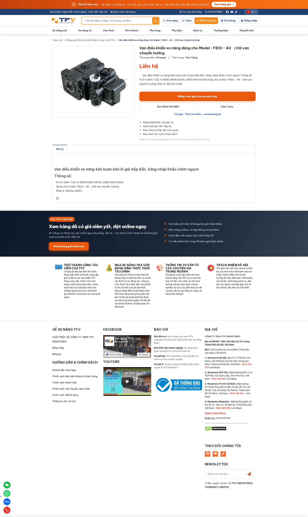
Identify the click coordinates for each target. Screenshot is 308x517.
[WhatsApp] (7, 493)
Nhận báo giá (208, 20)
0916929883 (215, 11)
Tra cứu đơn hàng (192, 11)
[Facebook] (227, 12)
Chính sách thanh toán (64, 382)
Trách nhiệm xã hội (232, 265)
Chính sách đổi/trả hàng (65, 395)
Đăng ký (56, 354)
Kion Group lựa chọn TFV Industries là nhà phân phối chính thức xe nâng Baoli (178, 339)
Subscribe (249, 474)
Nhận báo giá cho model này (197, 96)
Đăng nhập (250, 20)
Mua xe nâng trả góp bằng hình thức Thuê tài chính (132, 268)
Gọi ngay (172, 20)
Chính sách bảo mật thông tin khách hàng (74, 376)
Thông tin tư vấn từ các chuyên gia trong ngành (182, 268)
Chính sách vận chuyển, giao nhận (71, 388)
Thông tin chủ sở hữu (64, 401)
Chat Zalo (227, 106)
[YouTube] (231, 12)
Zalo (189, 20)
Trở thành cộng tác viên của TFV (81, 267)
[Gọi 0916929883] (7, 510)
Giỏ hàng (229, 20)
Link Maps (214, 367)
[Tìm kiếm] (155, 20)
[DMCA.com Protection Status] (215, 428)
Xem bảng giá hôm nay (68, 246)
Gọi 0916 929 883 (168, 106)
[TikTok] (236, 12)
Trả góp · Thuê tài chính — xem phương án (197, 114)
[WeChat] (7, 485)
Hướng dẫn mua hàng (64, 370)
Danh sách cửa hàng (123, 11)
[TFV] (64, 21)
